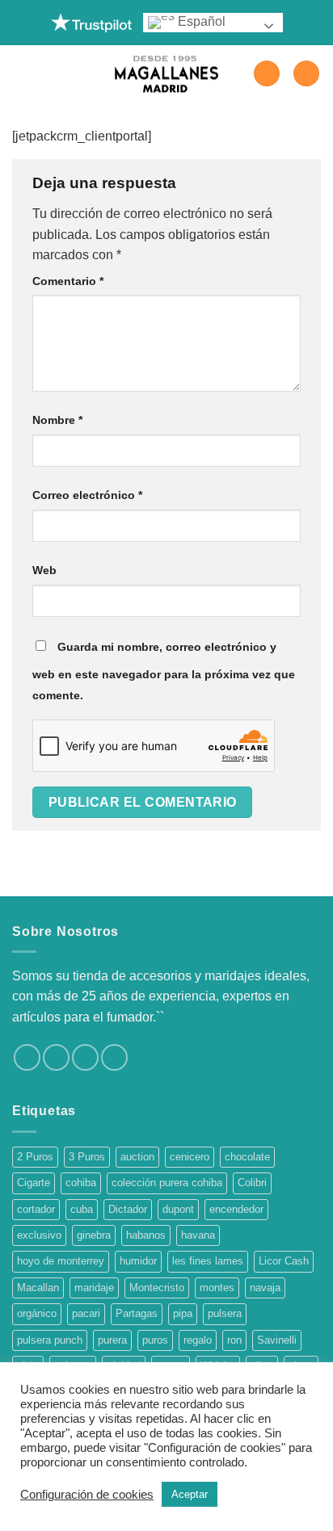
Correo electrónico (87, 495)
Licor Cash (284, 1261)
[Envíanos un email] (114, 1057)
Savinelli (277, 1340)
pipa (182, 1313)
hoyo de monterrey (60, 1261)
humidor (138, 1261)
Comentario (67, 281)
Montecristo (156, 1287)
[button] (22, 73)
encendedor (236, 1209)
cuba (81, 1209)
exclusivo (39, 1235)
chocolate (247, 1157)
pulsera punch (49, 1340)
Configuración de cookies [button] (87, 1494)
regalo (197, 1340)
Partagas (137, 1313)
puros (155, 1340)
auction (137, 1157)
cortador (36, 1209)
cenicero (189, 1157)
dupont (178, 1209)
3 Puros (87, 1157)
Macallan (38, 1287)
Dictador (127, 1209)
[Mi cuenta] (267, 74)
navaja (265, 1287)
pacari (86, 1313)
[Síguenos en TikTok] (85, 1057)
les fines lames (207, 1261)
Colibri (252, 1183)
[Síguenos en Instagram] (56, 1057)
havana (198, 1235)
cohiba (80, 1183)
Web (44, 570)
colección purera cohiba (167, 1183)
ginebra (94, 1235)
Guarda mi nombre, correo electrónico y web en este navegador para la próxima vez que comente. (163, 671)
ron (234, 1340)
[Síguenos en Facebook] (27, 1057)
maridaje (94, 1287)
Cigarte (33, 1183)
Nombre (57, 419)
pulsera (225, 1313)
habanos (146, 1235)
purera (112, 1340)
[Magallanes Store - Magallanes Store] (166, 74)
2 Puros (35, 1157)
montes (217, 1287)
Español (200, 21)
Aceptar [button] (189, 1494)
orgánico (37, 1313)
